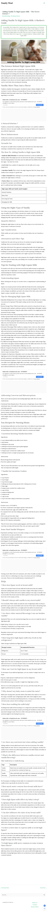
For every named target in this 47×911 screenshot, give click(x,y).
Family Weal (7, 3)
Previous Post (4, 888)
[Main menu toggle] (44, 3)
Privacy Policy (35, 907)
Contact (35, 904)
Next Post (43, 888)
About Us (34, 902)
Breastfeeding (6, 16)
